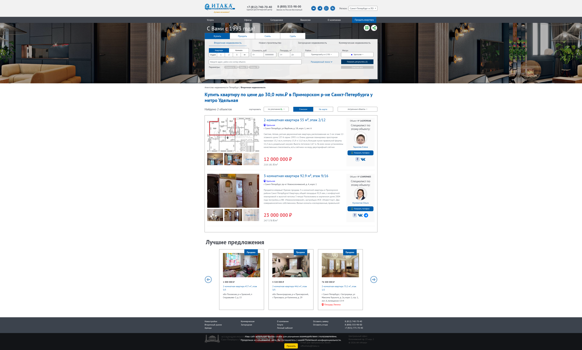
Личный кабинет (285, 327)
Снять (268, 36)
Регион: (343, 8)
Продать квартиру (364, 19)
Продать (242, 36)
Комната (238, 50)
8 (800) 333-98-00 (289, 6)
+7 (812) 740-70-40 (259, 7)
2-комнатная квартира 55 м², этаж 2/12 (295, 120)
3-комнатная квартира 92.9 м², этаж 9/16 (296, 175)
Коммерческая (247, 321)
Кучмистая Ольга (361, 202)
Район (308, 50)
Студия (213, 54)
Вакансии (305, 19)
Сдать (293, 36)
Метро (345, 50)
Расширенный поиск (321, 61)
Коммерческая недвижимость (354, 42)
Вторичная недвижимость (227, 42)
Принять (291, 345)
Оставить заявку (320, 321)
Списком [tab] (303, 109)
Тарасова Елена (360, 146)
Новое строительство (270, 42)
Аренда (208, 327)
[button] (208, 135)
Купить (217, 36)
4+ (245, 54)
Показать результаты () (357, 61)
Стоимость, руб (259, 50)
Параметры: (214, 67)
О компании (334, 19)
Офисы (248, 19)
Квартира (219, 50)
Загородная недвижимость (312, 42)
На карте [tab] (323, 109)
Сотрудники (276, 19)
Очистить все (357, 67)
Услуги (210, 19)
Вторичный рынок (213, 324)
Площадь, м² (286, 50)
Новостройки (211, 321)
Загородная (246, 324)
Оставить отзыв (320, 324)
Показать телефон (362, 153)
